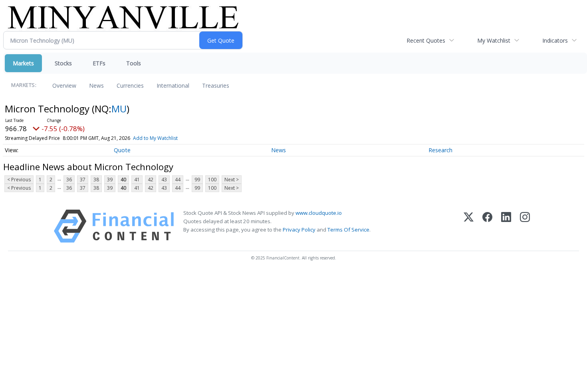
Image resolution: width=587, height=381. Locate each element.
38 (96, 179)
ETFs (99, 63)
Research (440, 150)
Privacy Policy (299, 229)
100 (212, 179)
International (173, 85)
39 (110, 179)
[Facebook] (487, 226)
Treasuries (215, 85)
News (96, 85)
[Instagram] (525, 226)
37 (82, 179)
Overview (64, 85)
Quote (122, 150)
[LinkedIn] (506, 226)
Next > (231, 179)
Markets (23, 63)
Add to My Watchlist (155, 138)
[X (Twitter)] (468, 226)
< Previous (19, 179)
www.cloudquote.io (318, 212)
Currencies (130, 85)
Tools (133, 63)
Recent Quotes (426, 40)
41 (137, 179)
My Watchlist (493, 40)
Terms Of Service (348, 229)
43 (164, 179)
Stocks (63, 63)
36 (69, 179)
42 (150, 179)
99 (197, 179)
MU (119, 108)
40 (123, 179)
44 (177, 179)
